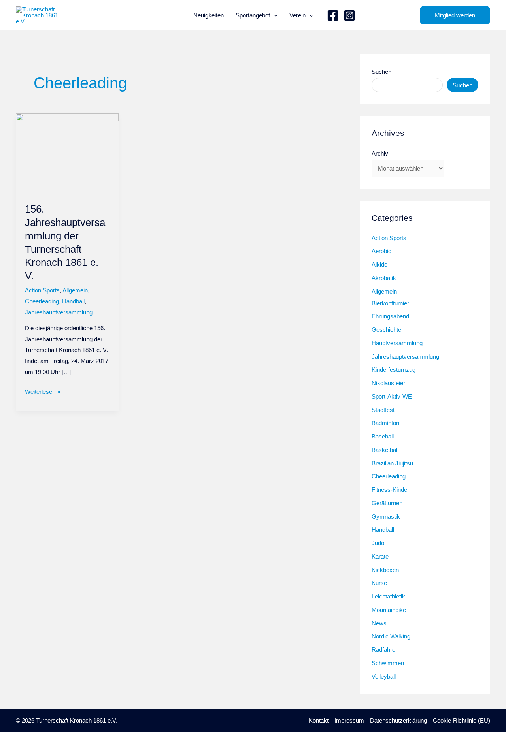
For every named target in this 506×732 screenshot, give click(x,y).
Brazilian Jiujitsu (392, 463)
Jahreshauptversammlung (59, 312)
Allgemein (75, 290)
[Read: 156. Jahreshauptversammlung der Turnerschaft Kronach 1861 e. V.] (67, 153)
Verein (297, 15)
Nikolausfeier (388, 383)
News (379, 623)
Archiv (380, 153)
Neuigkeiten (208, 15)
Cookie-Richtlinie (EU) (461, 720)
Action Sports (42, 290)
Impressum (349, 720)
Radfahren (385, 649)
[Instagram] (349, 15)
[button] (274, 15)
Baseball (383, 436)
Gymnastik (386, 516)
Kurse (379, 583)
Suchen (381, 71)
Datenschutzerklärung (398, 720)
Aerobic (381, 251)
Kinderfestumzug (393, 369)
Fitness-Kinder (390, 489)
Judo (378, 543)
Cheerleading (42, 301)
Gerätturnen (387, 503)
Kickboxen (385, 569)
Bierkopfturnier (390, 303)
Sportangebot (253, 15)
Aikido (379, 264)
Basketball (385, 449)
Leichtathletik (388, 596)
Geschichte (386, 329)
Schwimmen (388, 663)
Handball (73, 301)
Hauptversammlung (397, 343)
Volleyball (384, 676)
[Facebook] (333, 15)
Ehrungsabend (390, 316)
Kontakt (319, 720)
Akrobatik (384, 278)
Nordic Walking (391, 636)
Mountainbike (389, 609)
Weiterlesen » (42, 392)
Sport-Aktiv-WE (392, 396)
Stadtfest (383, 409)
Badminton (385, 423)
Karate (380, 556)
